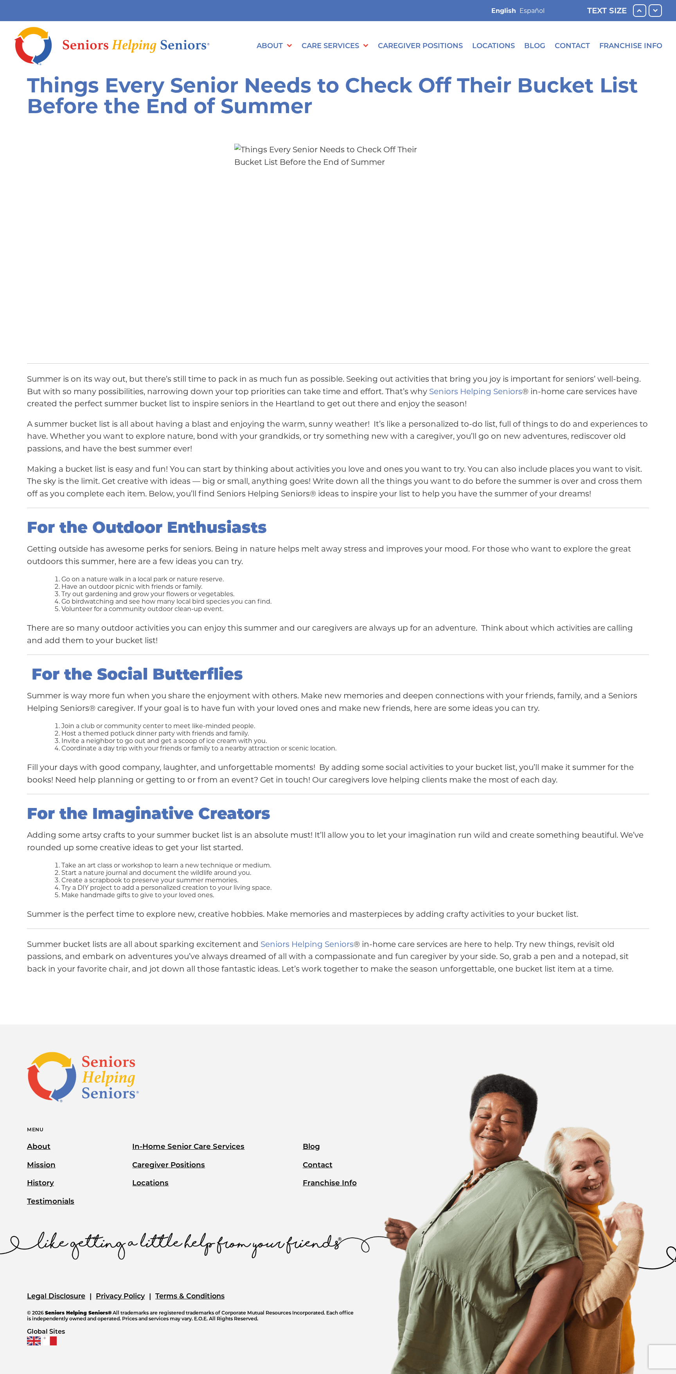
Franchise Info (630, 45)
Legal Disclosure (56, 1296)
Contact (572, 45)
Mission (41, 1164)
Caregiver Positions (420, 45)
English (503, 10)
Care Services (330, 45)
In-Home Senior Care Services (188, 1146)
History (40, 1182)
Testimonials (50, 1201)
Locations (493, 45)
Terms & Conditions (190, 1296)
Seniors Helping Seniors (475, 391)
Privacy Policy (120, 1296)
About (270, 45)
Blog (534, 45)
